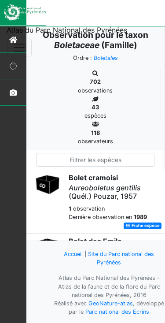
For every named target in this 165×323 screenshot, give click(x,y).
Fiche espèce (145, 225)
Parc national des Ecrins (117, 311)
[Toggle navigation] (19, 47)
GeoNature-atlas (110, 303)
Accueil (73, 254)
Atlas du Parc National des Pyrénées (67, 30)
